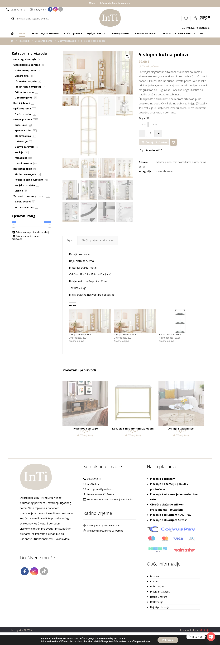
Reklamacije (156, 601)
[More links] (201, 33)
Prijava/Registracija (198, 27)
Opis (70, 240)
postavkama (143, 641)
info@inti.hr (93, 484)
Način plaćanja (158, 586)
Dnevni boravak (164, 171)
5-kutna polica (163, 162)
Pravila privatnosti (160, 591)
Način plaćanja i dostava (98, 240)
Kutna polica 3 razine (170, 334)
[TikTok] (60, 9)
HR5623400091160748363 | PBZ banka (110, 499)
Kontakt (154, 581)
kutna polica (191, 162)
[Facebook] (50, 9)
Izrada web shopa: (189, 630)
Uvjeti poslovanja (159, 607)
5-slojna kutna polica (80, 334)
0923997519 (94, 478)
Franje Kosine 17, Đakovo (101, 494)
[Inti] (12, 40)
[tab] (69, 240)
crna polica (178, 162)
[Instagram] (55, 9)
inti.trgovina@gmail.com (100, 489)
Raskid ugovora (158, 596)
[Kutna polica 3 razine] (180, 321)
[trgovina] (110, 18)
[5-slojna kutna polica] (90, 321)
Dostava (154, 576)
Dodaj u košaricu (156, 142)
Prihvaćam (167, 639)
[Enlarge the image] (127, 57)
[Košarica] (195, 18)
